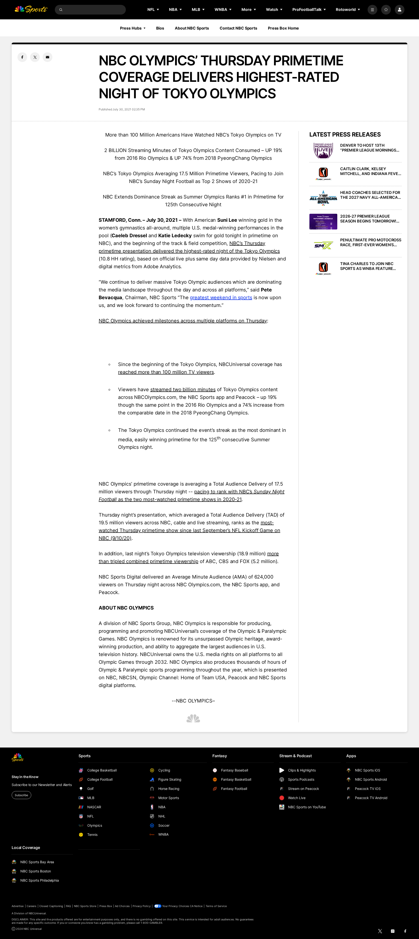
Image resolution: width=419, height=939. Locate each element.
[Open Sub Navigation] (158, 9)
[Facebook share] (22, 57)
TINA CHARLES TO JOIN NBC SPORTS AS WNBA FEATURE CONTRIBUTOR (367, 266)
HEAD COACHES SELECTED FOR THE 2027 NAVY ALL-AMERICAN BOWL (370, 195)
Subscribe (21, 795)
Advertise (18, 906)
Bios (160, 28)
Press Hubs (131, 28)
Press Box (105, 906)
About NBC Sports (192, 28)
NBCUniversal (37, 913)
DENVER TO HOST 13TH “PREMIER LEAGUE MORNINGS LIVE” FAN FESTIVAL (368, 148)
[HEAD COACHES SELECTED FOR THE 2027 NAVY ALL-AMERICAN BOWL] (323, 198)
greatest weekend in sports (221, 297)
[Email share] (47, 57)
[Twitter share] (35, 57)
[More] (372, 10)
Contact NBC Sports (238, 28)
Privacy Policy (142, 906)
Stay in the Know (25, 777)
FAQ (68, 906)
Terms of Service (216, 906)
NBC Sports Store (85, 906)
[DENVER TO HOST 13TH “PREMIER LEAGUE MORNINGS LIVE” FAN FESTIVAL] (323, 151)
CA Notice (196, 906)
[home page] (31, 9)
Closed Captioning (51, 906)
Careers (31, 906)
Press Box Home (283, 28)
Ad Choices (122, 906)
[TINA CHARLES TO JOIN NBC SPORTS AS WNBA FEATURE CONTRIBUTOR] (323, 269)
